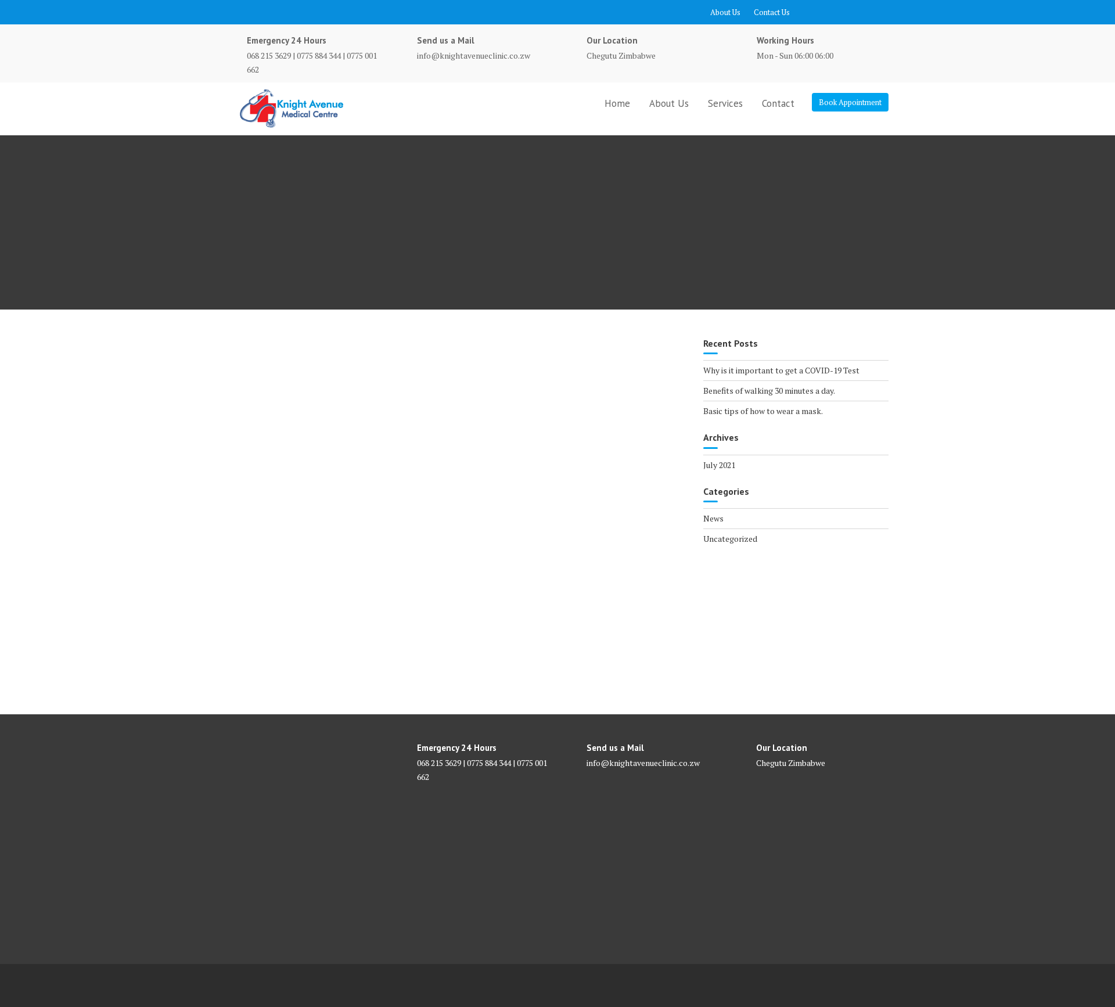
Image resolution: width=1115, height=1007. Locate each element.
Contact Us (772, 12)
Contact (778, 103)
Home (617, 103)
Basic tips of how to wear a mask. (763, 410)
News (713, 518)
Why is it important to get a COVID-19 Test (781, 370)
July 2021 (719, 464)
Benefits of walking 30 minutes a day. (769, 390)
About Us (725, 12)
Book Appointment (850, 102)
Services (725, 103)
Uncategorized (730, 538)
